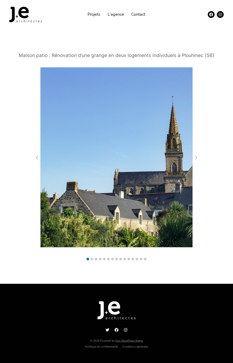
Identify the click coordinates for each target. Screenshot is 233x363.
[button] (87, 259)
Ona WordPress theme (129, 341)
